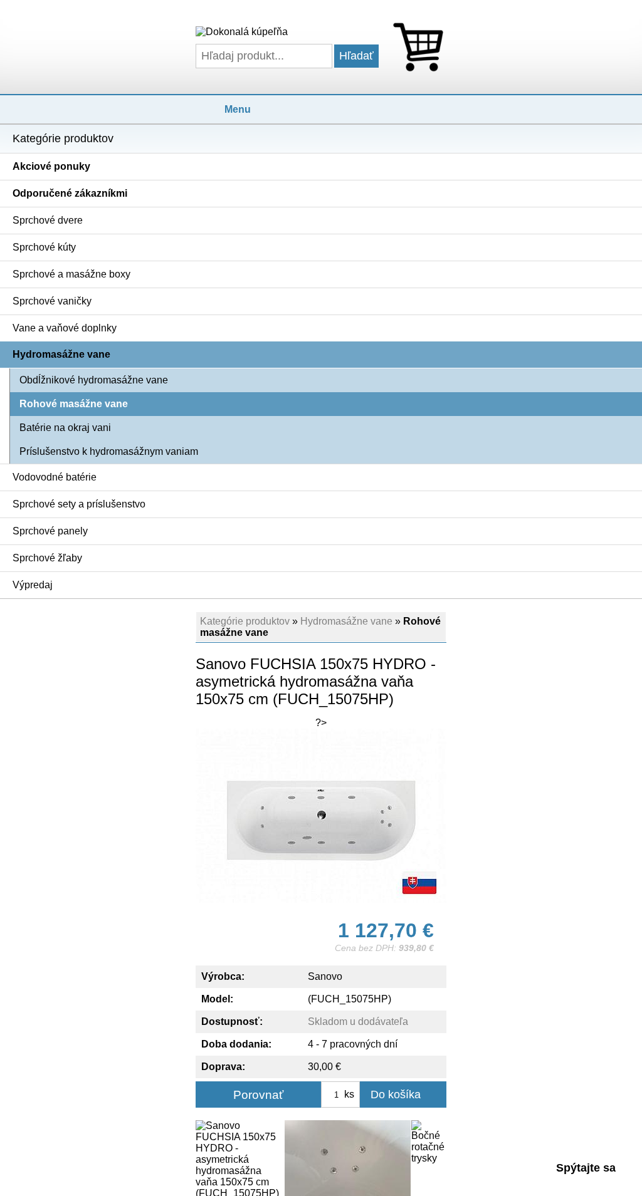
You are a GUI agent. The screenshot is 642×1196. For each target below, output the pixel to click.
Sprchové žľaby (47, 558)
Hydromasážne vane (61, 354)
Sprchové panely (50, 531)
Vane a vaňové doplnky (65, 328)
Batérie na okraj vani (65, 427)
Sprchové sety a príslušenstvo (79, 504)
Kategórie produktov (245, 621)
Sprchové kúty (44, 247)
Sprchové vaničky (52, 301)
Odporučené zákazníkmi (70, 193)
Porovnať (258, 1094)
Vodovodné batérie (55, 477)
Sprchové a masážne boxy (71, 274)
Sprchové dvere (48, 220)
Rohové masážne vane (73, 403)
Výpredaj (33, 585)
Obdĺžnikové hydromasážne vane (93, 380)
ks (348, 1094)
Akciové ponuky (51, 166)
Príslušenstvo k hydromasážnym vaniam (108, 451)
